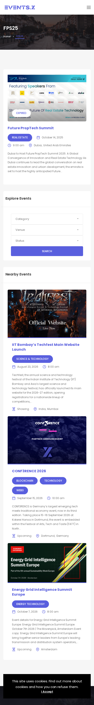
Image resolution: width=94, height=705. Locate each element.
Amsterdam (49, 649)
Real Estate (20, 137)
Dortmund (48, 536)
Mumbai (52, 409)
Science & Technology (32, 359)
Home (6, 36)
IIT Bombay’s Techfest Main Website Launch (45, 347)
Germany (62, 536)
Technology (53, 480)
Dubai (38, 145)
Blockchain (24, 480)
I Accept (47, 691)
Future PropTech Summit (31, 128)
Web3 (20, 490)
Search (47, 251)
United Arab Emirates (57, 145)
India (42, 409)
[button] (47, 219)
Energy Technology (30, 604)
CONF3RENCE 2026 (29, 471)
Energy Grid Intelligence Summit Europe (42, 592)
